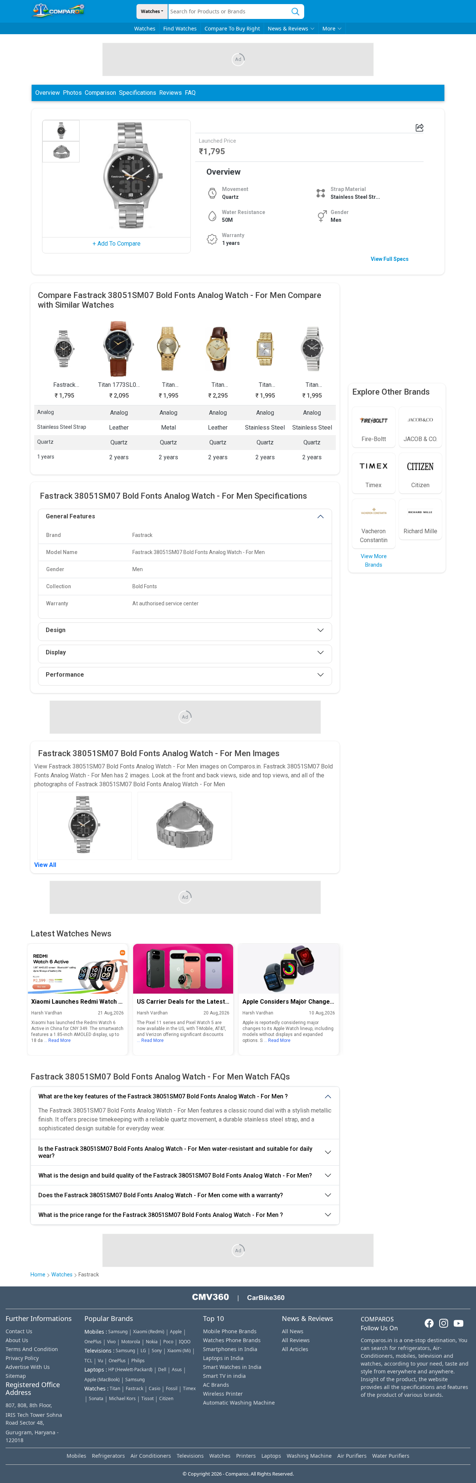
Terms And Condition (32, 1349)
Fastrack (134, 1388)
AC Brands (216, 1384)
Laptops (271, 1455)
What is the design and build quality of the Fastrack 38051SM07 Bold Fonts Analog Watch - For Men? (175, 1175)
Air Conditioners (151, 1455)
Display (56, 652)
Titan (115, 1388)
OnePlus (93, 1341)
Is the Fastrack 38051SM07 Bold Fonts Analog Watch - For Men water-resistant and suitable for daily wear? (175, 1152)
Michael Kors (122, 1398)
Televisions (190, 1455)
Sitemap (16, 1375)
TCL (88, 1360)
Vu (100, 1360)
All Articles (295, 1349)
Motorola (130, 1341)
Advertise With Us (28, 1366)
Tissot (147, 1398)
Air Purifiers (352, 1455)
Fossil (171, 1388)
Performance (65, 674)
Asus (177, 1369)
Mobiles (76, 1455)
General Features (70, 516)
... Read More (57, 1040)
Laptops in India (223, 1357)
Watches (150, 11)
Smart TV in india (224, 1375)
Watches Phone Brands (232, 1340)
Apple (176, 1331)
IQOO (184, 1341)
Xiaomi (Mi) (179, 1350)
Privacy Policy (22, 1357)
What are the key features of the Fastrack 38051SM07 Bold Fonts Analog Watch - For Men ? (163, 1096)
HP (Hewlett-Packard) (130, 1369)
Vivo (111, 1341)
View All (45, 864)
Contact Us (19, 1331)
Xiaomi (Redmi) (148, 1331)
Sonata (96, 1398)
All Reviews (296, 1340)
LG (143, 1350)
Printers (246, 1455)
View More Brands (374, 560)
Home (37, 1275)
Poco (168, 1341)
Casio (154, 1388)
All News (292, 1331)
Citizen (166, 1398)
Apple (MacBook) (102, 1379)
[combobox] (227, 11)
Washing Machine (309, 1455)
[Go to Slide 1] (61, 130)
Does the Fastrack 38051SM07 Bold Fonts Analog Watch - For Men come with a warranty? (160, 1195)
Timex (189, 1388)
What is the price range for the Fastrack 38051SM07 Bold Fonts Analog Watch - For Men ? (160, 1214)
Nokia (152, 1341)
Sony (157, 1350)
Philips (138, 1360)
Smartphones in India (230, 1349)
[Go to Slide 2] (61, 151)
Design (55, 630)
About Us (17, 1340)
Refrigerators (108, 1455)
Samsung (118, 1331)
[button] (133, 175)
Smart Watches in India (232, 1366)
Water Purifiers (390, 1455)
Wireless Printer (223, 1393)
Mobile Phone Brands (230, 1331)
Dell (162, 1369)
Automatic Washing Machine (239, 1402)
